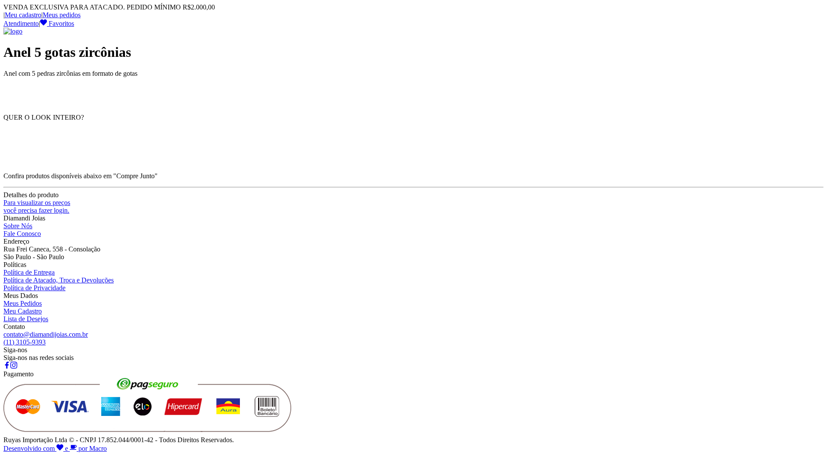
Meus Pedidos (22, 303)
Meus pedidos (62, 15)
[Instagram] (13, 366)
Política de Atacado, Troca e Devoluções (58, 280)
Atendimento (21, 23)
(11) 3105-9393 (24, 342)
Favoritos (60, 23)
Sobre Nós (17, 225)
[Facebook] (6, 366)
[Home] (12, 31)
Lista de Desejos (25, 318)
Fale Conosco (22, 233)
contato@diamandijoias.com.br (45, 334)
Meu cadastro (23, 15)
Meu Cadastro (22, 311)
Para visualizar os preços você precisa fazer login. (36, 206)
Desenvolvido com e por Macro (55, 448)
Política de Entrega (29, 272)
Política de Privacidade (34, 287)
